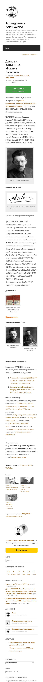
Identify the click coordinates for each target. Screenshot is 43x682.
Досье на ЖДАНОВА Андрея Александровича (12, 487)
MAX (30, 465)
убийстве (19, 103)
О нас (14, 613)
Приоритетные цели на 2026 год (21, 648)
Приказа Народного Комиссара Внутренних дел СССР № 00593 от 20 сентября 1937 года (20, 406)
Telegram (23, 465)
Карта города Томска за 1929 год (17, 584)
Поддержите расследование (22, 621)
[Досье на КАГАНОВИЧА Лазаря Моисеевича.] (27, 480)
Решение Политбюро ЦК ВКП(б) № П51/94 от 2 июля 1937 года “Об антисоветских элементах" (23, 381)
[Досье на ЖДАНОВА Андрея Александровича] (12, 480)
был (19, 415)
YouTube (9, 468)
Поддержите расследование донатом (19, 540)
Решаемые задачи (16, 651)
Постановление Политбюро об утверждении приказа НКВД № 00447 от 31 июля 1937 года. (22, 390)
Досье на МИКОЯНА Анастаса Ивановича (9, 505)
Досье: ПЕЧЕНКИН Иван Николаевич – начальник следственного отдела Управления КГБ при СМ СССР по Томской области (21, 591)
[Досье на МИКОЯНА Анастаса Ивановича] (12, 497)
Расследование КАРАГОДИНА (15, 24)
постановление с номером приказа (19, 429)
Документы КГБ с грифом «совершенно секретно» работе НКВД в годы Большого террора (21, 600)
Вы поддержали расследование (23, 629)
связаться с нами (19, 457)
